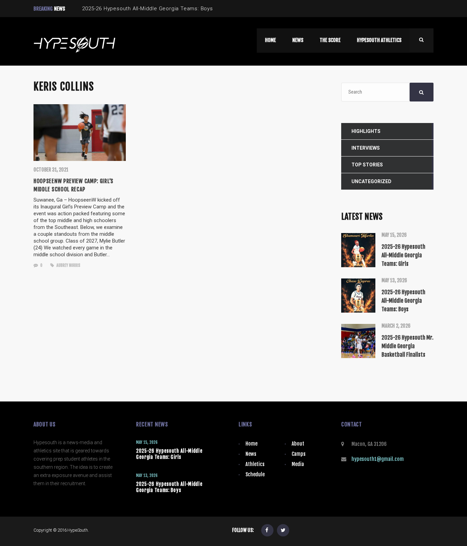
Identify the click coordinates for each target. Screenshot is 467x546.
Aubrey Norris (67, 265)
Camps (299, 454)
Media (298, 464)
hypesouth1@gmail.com (377, 459)
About (298, 443)
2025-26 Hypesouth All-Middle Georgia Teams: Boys (169, 487)
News (250, 454)
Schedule (255, 474)
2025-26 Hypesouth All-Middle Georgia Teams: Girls (169, 454)
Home (251, 443)
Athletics (255, 464)
